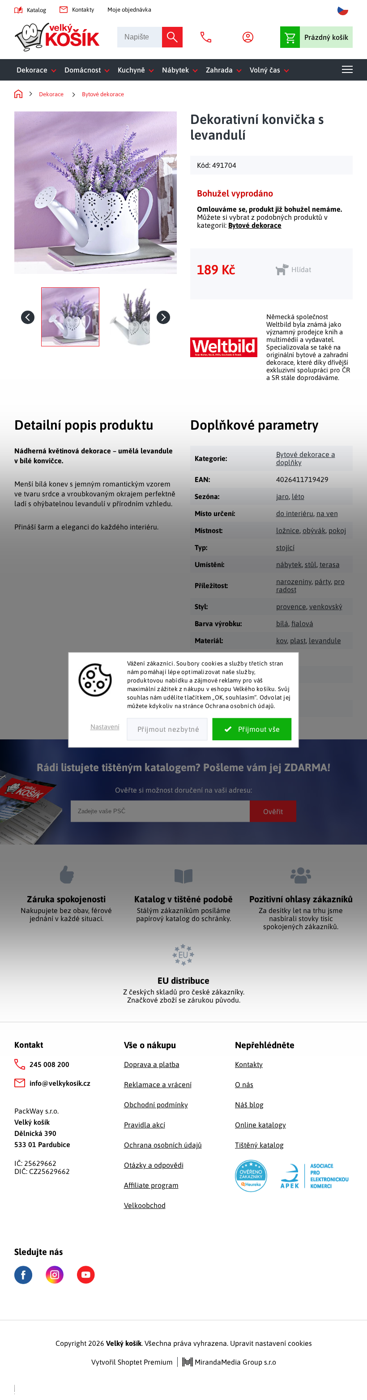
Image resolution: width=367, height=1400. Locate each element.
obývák (314, 530)
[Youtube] (86, 1275)
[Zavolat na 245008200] (208, 37)
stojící (285, 547)
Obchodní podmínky (156, 1105)
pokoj (337, 530)
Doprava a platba (151, 1064)
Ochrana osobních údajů (163, 1145)
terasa (330, 564)
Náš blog (249, 1105)
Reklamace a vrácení (158, 1084)
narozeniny (294, 581)
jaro (282, 496)
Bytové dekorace (255, 225)
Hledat (172, 37)
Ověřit (273, 811)
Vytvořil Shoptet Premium (132, 1362)
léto (298, 496)
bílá (282, 623)
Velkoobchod (145, 1205)
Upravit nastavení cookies (271, 1343)
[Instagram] (55, 1275)
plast (298, 640)
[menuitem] (38, 70)
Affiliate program (151, 1185)
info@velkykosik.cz (60, 1083)
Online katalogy (260, 1125)
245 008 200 (49, 1064)
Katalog (36, 10)
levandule (325, 640)
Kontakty (83, 9)
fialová (302, 623)
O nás (244, 1084)
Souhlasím (252, 729)
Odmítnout (167, 729)
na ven (327, 513)
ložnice (287, 530)
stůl (310, 564)
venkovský (325, 606)
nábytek (289, 564)
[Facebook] (23, 1275)
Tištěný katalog (259, 1145)
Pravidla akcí (144, 1125)
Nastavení (104, 727)
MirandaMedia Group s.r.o (234, 1362)
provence (291, 606)
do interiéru (294, 513)
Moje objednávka (129, 9)
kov (281, 640)
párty (323, 581)
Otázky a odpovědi (154, 1165)
